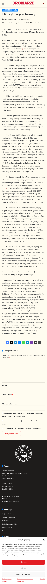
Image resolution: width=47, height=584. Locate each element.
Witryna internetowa (10, 404)
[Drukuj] (39, 342)
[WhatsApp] (23, 342)
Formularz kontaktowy (11, 496)
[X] (11, 342)
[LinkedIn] (15, 342)
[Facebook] (7, 342)
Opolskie (5, 531)
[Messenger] (19, 342)
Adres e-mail (7, 395)
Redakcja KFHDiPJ (9, 19)
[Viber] (31, 342)
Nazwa (5, 385)
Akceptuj (23, 562)
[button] (44, 540)
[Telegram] (27, 342)
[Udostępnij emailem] (35, 342)
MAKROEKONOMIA (10, 10)
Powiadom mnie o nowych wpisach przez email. (22, 429)
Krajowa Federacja (8, 514)
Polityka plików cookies (6, 580)
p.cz (24, 49)
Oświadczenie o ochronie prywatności (25, 580)
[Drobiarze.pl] (23, 3)
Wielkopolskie (7, 527)
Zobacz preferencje (23, 574)
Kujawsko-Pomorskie (9, 517)
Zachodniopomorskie (9, 524)
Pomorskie (5, 521)
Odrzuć (23, 568)
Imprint (42, 579)
